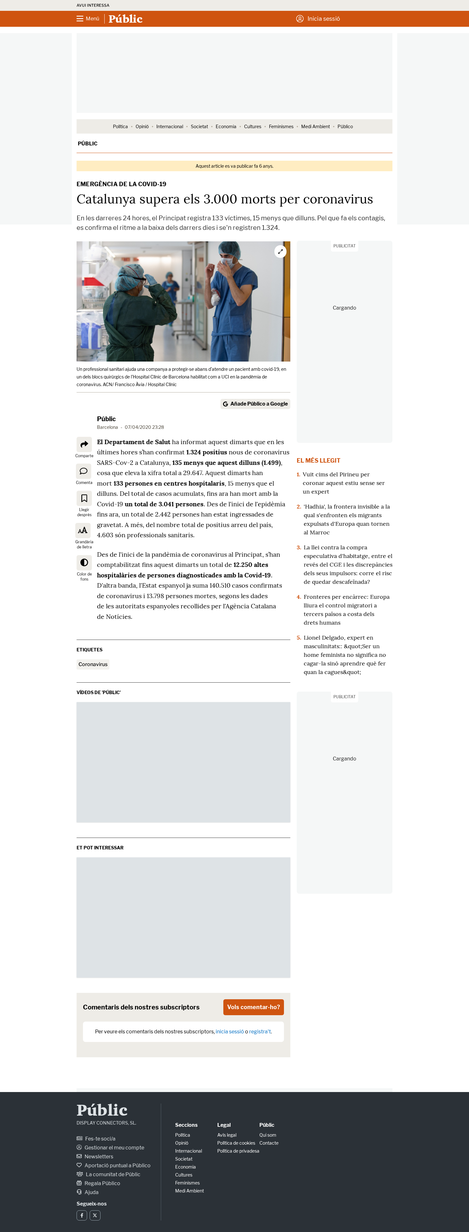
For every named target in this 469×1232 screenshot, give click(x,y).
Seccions (186, 1125)
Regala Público (102, 1183)
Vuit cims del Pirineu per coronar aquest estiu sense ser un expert (344, 483)
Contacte (269, 1143)
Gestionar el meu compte (114, 1148)
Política (120, 126)
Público (345, 126)
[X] (95, 1215)
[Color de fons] (84, 562)
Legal (224, 1125)
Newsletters (98, 1157)
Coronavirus (93, 664)
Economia (226, 126)
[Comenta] (83, 471)
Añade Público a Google (259, 404)
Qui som (267, 1135)
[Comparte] (84, 444)
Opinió (142, 126)
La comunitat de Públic (112, 1174)
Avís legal (226, 1135)
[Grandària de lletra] (83, 530)
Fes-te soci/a (99, 1139)
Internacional (169, 126)
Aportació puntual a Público (117, 1165)
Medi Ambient (315, 126)
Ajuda (91, 1192)
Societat (199, 126)
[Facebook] (82, 1215)
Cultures (252, 126)
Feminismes (281, 126)
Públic (88, 144)
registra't (260, 1032)
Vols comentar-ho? (253, 1007)
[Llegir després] (84, 498)
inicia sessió (230, 1032)
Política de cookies (236, 1143)
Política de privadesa (238, 1151)
